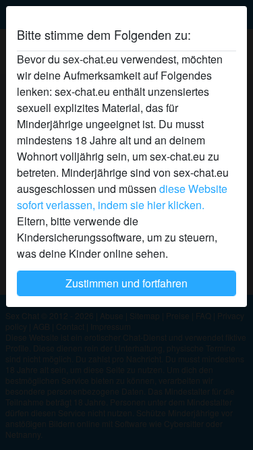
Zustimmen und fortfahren (126, 283)
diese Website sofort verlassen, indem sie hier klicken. (122, 197)
